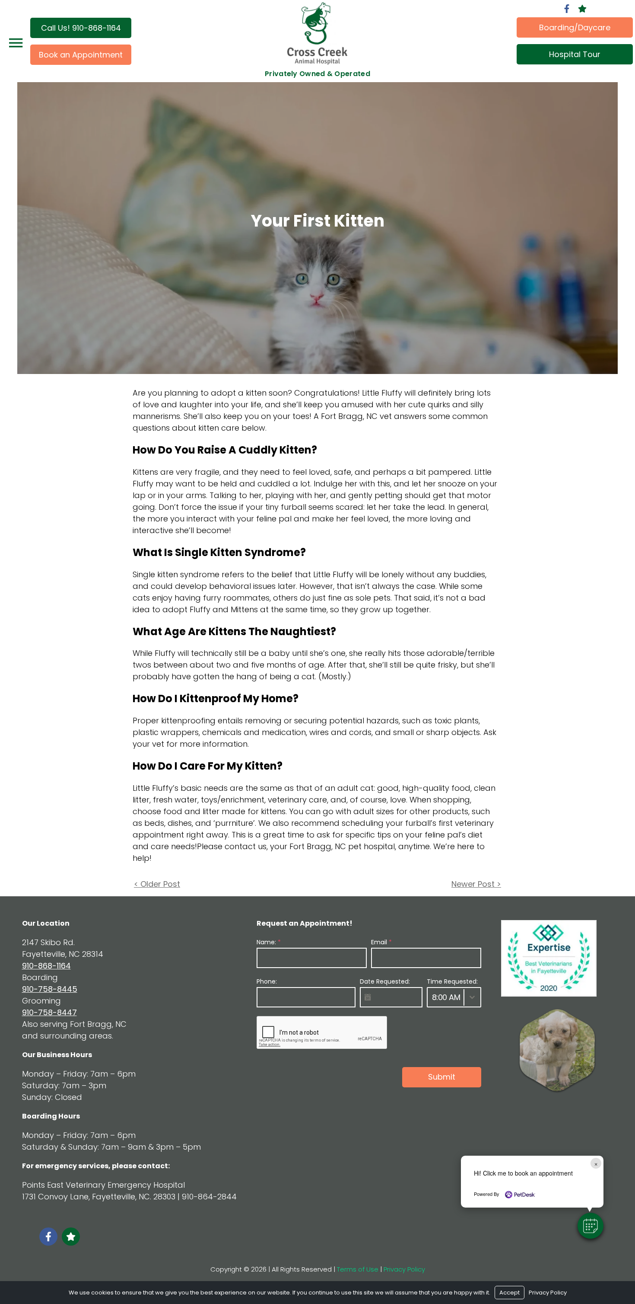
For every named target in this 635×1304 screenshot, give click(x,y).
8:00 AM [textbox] (446, 997)
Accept (509, 1292)
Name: (269, 942)
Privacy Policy (404, 1269)
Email (381, 942)
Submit (441, 1076)
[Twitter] (582, 8)
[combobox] (454, 997)
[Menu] (15, 43)
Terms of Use (357, 1269)
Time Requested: (452, 981)
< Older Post (157, 884)
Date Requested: (385, 981)
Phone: (267, 981)
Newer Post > (476, 884)
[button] (590, 1226)
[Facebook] (566, 8)
